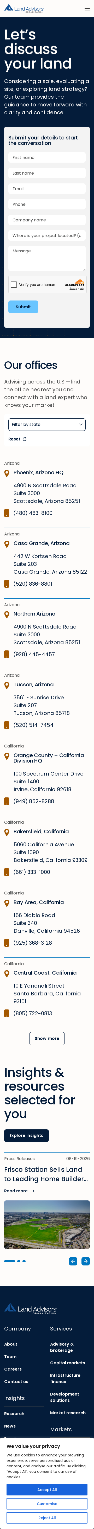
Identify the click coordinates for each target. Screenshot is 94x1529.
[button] (9, 1261)
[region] (47, 1483)
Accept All (47, 1489)
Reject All (47, 1517)
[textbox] (47, 424)
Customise (47, 1503)
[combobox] (47, 424)
